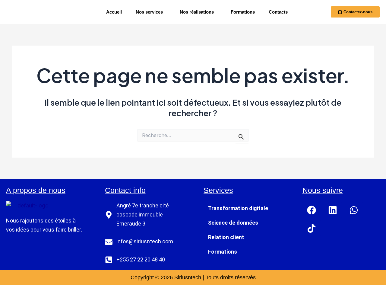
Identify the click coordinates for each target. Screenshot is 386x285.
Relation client (226, 237)
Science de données (233, 222)
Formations (243, 11)
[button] (151, 12)
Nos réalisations (197, 11)
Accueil (114, 11)
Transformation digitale (238, 208)
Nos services (149, 11)
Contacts (278, 11)
